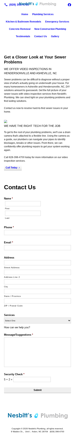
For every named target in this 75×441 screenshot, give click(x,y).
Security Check (14, 374)
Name (8, 198)
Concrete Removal (19, 29)
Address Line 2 (12, 277)
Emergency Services (57, 21)
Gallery (55, 36)
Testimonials (23, 36)
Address (9, 257)
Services (9, 315)
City (6, 287)
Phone (9, 227)
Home (24, 14)
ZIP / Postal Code (13, 306)
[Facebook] (69, 4)
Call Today (11, 167)
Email (8, 242)
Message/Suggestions (18, 334)
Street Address (11, 267)
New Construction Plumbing (50, 29)
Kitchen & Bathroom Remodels (23, 21)
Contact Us (40, 36)
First (7, 208)
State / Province (12, 296)
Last (7, 218)
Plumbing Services (43, 14)
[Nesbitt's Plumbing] (37, 4)
